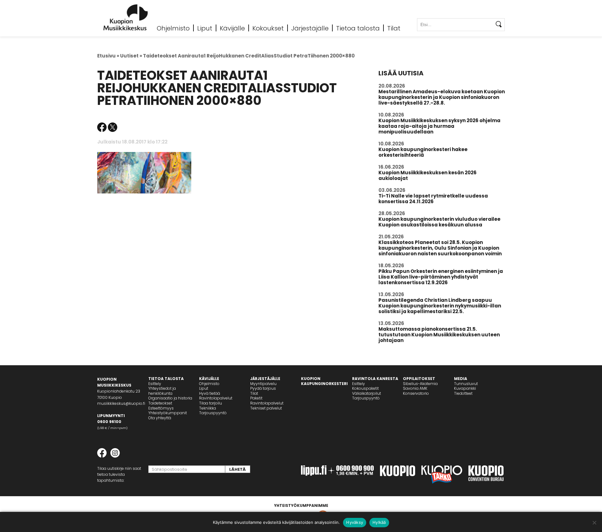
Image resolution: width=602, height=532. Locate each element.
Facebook (102, 127)
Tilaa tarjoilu (210, 403)
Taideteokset (160, 403)
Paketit (256, 398)
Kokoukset (268, 27)
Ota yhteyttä (159, 418)
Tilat (393, 27)
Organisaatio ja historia (170, 398)
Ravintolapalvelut (215, 398)
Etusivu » (108, 55)
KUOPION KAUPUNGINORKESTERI (324, 381)
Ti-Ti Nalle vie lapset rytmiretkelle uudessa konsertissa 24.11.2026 (433, 199)
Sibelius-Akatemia (420, 383)
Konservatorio (416, 393)
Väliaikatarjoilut (366, 393)
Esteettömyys (161, 408)
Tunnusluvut (466, 383)
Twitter (112, 127)
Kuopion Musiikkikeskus (125, 17)
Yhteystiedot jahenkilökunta (162, 391)
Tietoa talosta (358, 27)
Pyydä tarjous (263, 388)
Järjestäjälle (310, 27)
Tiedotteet (463, 393)
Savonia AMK (415, 388)
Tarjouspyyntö (213, 412)
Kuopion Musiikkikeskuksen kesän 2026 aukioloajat (427, 175)
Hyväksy (354, 522)
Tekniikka (207, 408)
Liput (204, 27)
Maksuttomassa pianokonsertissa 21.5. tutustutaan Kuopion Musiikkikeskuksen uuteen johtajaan (439, 335)
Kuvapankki (465, 388)
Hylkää (379, 522)
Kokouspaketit (365, 388)
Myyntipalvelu (263, 383)
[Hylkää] (594, 522)
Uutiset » (131, 55)
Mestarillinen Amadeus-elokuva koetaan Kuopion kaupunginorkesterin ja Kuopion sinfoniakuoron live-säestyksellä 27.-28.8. (441, 97)
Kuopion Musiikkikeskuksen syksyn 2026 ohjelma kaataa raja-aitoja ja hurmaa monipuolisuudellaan (439, 126)
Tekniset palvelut (266, 408)
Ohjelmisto (173, 27)
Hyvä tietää (209, 393)
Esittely (154, 383)
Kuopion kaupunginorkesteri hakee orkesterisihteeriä (422, 152)
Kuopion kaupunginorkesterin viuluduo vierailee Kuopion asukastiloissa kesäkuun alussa (439, 222)
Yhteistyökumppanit (167, 412)
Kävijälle (232, 27)
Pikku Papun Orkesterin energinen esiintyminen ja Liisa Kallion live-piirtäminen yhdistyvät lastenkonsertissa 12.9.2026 (440, 277)
